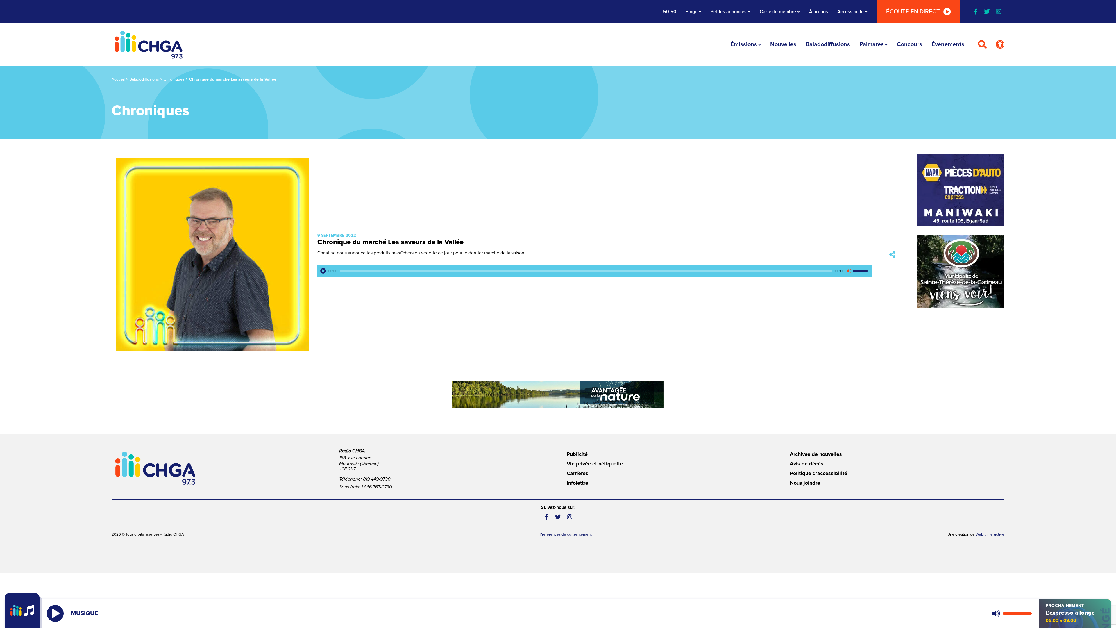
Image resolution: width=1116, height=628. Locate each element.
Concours (909, 44)
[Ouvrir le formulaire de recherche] (982, 44)
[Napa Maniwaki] (960, 190)
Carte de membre (778, 12)
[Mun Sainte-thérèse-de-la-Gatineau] (960, 271)
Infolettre (577, 483)
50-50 (669, 12)
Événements (947, 44)
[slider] (861, 271)
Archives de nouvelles (816, 454)
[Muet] (849, 271)
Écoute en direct (913, 11)
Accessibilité (850, 12)
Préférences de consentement (566, 534)
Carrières (577, 473)
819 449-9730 (377, 479)
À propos (818, 12)
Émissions (743, 44)
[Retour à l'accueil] (148, 44)
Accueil (118, 79)
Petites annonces (729, 12)
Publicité (577, 454)
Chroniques (174, 79)
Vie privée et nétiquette (595, 464)
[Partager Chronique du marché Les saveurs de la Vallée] (892, 254)
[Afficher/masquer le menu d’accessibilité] (1000, 44)
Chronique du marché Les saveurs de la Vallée (390, 242)
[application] (594, 271)
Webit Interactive (990, 534)
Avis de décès (806, 464)
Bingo (692, 12)
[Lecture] (323, 271)
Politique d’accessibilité (818, 473)
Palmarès (871, 44)
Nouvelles (783, 44)
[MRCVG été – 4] (558, 394)
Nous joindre (805, 483)
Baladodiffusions (828, 44)
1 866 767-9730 (376, 487)
